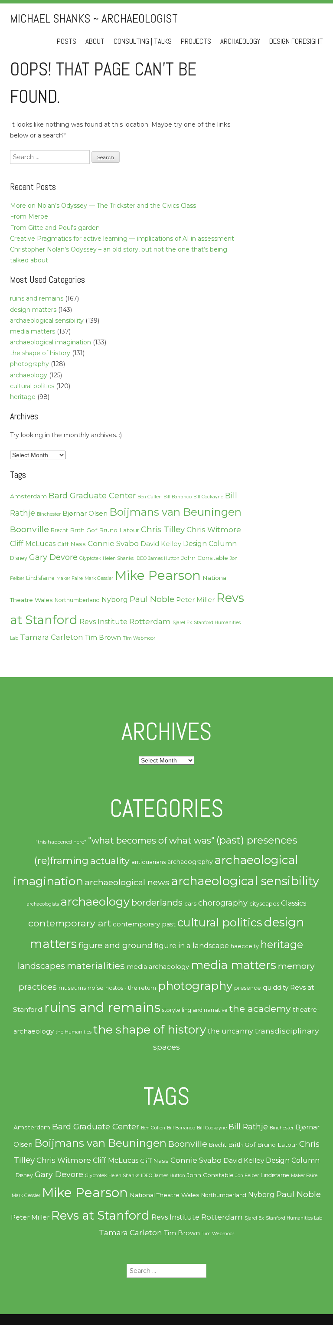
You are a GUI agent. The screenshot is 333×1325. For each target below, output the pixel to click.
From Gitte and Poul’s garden (55, 228)
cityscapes (264, 903)
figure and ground (115, 945)
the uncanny (230, 1031)
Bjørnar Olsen (85, 513)
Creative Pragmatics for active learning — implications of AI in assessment (122, 238)
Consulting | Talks (143, 41)
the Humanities (73, 1032)
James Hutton (164, 558)
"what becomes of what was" (151, 840)
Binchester (49, 514)
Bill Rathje (248, 1126)
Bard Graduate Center (92, 496)
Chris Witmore (213, 529)
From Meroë (29, 216)
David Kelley (160, 544)
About (94, 41)
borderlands (157, 902)
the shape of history (40, 353)
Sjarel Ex (182, 622)
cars (190, 903)
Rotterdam (150, 621)
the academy (260, 1008)
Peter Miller (195, 600)
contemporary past (144, 924)
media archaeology (158, 967)
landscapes (41, 966)
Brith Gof (83, 530)
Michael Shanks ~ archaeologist (94, 18)
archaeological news (127, 882)
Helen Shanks (118, 558)
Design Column (210, 544)
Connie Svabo (113, 543)
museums (72, 988)
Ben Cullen (149, 497)
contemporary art (69, 923)
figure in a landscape (191, 945)
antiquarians (148, 861)
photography (29, 364)
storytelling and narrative (195, 1010)
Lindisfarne (40, 578)
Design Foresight (296, 41)
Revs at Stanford (100, 1215)
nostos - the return (130, 988)
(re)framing (61, 861)
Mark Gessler (99, 578)
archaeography (190, 862)
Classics (293, 903)
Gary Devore (53, 557)
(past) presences (256, 840)
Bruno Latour (119, 530)
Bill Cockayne (208, 497)
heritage (23, 397)
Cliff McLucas (33, 544)
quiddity (275, 987)
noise (96, 987)
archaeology (28, 375)
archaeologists (43, 904)
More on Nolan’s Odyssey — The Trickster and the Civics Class (103, 205)
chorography (223, 902)
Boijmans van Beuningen (175, 512)
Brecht (59, 530)
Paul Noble (152, 599)
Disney (18, 558)
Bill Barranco (177, 497)
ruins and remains (36, 298)
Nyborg (114, 599)
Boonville (29, 529)
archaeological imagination (50, 342)
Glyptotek (90, 558)
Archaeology (240, 41)
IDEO (141, 558)
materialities (96, 965)
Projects (196, 41)
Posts (66, 41)
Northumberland (77, 600)
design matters (33, 310)
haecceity (245, 946)
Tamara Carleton (51, 637)
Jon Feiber (247, 1175)
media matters (32, 331)
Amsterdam (28, 496)
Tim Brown (103, 637)
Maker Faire (69, 578)
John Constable (204, 557)
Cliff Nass (71, 543)
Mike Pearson (158, 575)
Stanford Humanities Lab (294, 1218)
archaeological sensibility (47, 320)
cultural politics (32, 386)
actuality (110, 860)
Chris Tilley (163, 529)
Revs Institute (103, 622)
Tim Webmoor (139, 638)
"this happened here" (61, 842)
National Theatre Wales (164, 1194)
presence (247, 988)
